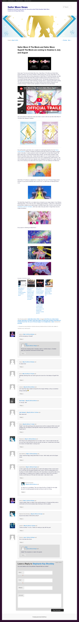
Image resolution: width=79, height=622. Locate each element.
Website (20, 587)
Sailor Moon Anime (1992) (33, 319)
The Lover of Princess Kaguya (34, 321)
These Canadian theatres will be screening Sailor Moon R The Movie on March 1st (48, 291)
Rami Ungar (22, 400)
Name (21, 573)
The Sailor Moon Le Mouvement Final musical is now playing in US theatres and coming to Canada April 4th (40, 309)
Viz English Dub (46, 321)
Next (69, 40)
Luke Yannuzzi (22, 412)
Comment (21, 595)
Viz (42, 321)
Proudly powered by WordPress (39, 617)
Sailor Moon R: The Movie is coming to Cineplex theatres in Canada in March (22, 291)
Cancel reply (58, 562)
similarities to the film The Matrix (25, 206)
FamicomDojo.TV (11, 0)
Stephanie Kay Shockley (43, 563)
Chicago (19, 320)
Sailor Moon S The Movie (27, 320)
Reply (21, 339)
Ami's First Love (48, 319)
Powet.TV (4, 0)
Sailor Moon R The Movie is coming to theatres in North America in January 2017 (40, 290)
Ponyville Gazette (19, 0)
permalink (20, 323)
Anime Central (55, 319)
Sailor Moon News (27, 0)
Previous (64, 40)
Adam (52, 321)
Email (21, 580)
